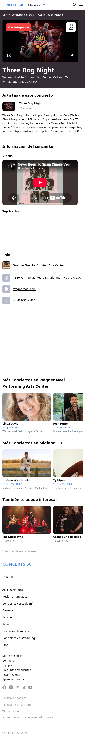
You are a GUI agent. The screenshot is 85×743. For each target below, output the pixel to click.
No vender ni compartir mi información (28, 717)
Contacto (8, 660)
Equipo (7, 665)
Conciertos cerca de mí (17, 603)
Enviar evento (11, 675)
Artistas (7, 617)
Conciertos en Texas (23, 14)
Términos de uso (13, 711)
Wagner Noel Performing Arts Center (38, 265)
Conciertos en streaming (18, 638)
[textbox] (10, 577)
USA (4, 14)
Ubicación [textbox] (34, 5)
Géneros (7, 610)
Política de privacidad (16, 705)
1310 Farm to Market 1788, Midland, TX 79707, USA (47, 277)
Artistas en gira (12, 589)
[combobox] (36, 5)
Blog (5, 645)
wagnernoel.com (24, 289)
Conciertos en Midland (50, 14)
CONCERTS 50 (12, 5)
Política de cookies (14, 698)
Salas (5, 624)
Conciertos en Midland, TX (37, 442)
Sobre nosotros (12, 656)
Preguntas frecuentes (16, 670)
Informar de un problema (19, 551)
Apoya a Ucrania (13, 679)
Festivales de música (16, 631)
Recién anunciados (14, 596)
